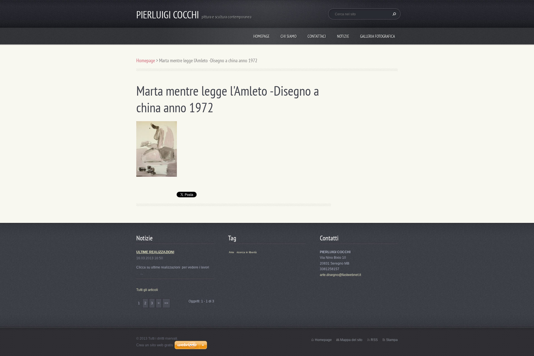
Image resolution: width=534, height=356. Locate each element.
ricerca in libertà (247, 252)
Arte (231, 252)
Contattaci (317, 36)
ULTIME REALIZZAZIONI (155, 252)
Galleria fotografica (377, 36)
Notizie (343, 36)
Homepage (261, 36)
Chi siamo (288, 36)
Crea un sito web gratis (154, 345)
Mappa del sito (351, 340)
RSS (374, 340)
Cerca (393, 14)
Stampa (392, 340)
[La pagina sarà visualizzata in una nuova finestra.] (156, 148)
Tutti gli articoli (147, 290)
